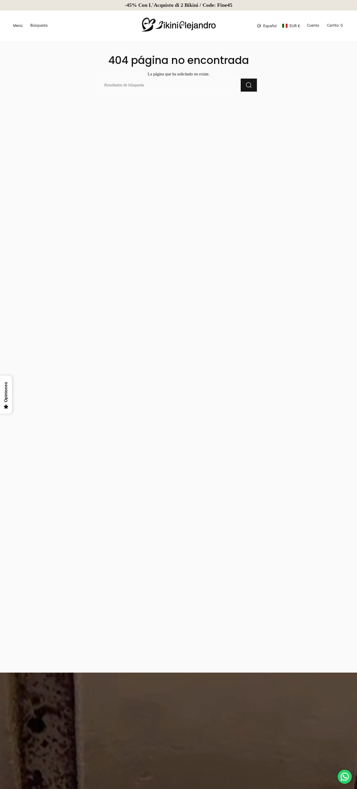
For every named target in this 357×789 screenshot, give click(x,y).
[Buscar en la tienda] (249, 85)
